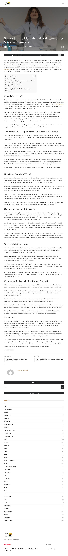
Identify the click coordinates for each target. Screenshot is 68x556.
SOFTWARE (7, 505)
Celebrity (7, 421)
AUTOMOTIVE (8, 409)
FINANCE (6, 445)
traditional (7, 69)
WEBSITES (7, 517)
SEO (5, 499)
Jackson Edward (13, 47)
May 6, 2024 (23, 47)
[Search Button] (62, 387)
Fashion (6, 442)
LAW (5, 475)
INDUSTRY (7, 469)
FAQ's (5, 439)
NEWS (5, 487)
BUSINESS (6, 418)
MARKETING (7, 484)
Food (5, 448)
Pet (5, 493)
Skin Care (7, 502)
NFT (5, 490)
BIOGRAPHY (7, 415)
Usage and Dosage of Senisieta (14, 85)
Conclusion (9, 91)
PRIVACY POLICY (22, 549)
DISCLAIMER (32, 549)
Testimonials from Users (12, 87)
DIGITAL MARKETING (9, 430)
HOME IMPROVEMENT (10, 466)
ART (5, 406)
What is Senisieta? (11, 78)
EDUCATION (7, 433)
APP (5, 403)
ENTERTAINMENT (8, 436)
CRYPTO (6, 427)
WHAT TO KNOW (8, 521)
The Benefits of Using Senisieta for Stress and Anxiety (20, 80)
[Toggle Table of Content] (33, 76)
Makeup (6, 481)
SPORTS (6, 508)
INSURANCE (7, 472)
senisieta (10, 349)
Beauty (6, 412)
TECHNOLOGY (8, 511)
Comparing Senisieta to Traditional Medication (18, 89)
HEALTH (30, 47)
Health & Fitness (9, 460)
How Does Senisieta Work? (13, 83)
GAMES (6, 451)
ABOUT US (13, 549)
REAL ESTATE (7, 496)
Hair (5, 454)
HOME (5, 463)
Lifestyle (6, 478)
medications (59, 104)
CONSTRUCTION (8, 424)
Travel (6, 514)
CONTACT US (7, 550)
